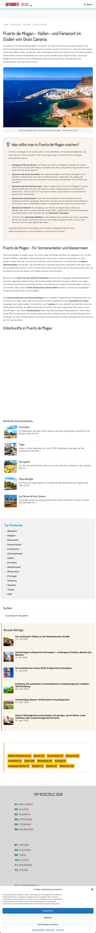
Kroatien (12, 562)
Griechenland (14, 553)
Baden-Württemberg (19, 756)
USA (9, 594)
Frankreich (13, 549)
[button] (92, 889)
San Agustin (24, 461)
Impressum (60, 930)
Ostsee (24, 845)
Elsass (24, 860)
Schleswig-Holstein (18, 766)
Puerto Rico (24, 427)
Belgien (11, 535)
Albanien (12, 531)
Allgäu (24, 809)
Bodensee (25, 865)
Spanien (11, 585)
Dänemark (12, 540)
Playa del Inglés (26, 479)
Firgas (22, 444)
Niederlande (14, 567)
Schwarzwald (29, 885)
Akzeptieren (48, 910)
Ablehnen (48, 917)
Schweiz (12, 580)
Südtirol (25, 850)
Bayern (39, 756)
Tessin (23, 870)
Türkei (10, 589)
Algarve (25, 814)
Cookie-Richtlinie (38, 930)
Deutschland (14, 544)
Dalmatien (26, 829)
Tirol (22, 855)
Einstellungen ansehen (48, 924)
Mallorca (26, 804)
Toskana (25, 824)
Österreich (13, 571)
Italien (10, 558)
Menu (89, 4)
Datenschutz (50, 930)
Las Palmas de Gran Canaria (32, 496)
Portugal (12, 576)
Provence (26, 819)
